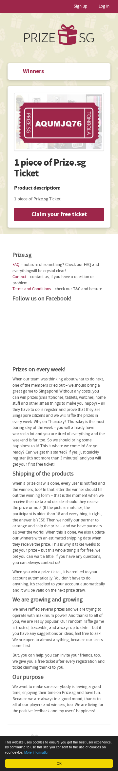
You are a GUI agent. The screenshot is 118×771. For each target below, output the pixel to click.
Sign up (80, 6)
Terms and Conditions (31, 289)
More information (36, 752)
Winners (33, 71)
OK (59, 763)
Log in (104, 6)
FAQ (16, 265)
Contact (19, 277)
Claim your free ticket (59, 214)
